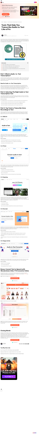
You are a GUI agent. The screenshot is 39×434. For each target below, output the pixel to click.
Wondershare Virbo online (13, 276)
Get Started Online (15, 278)
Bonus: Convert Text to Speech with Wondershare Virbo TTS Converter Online (14, 68)
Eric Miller (4, 343)
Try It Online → (5, 14)
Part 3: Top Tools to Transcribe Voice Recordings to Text (11, 67)
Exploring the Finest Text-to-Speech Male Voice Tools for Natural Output (12, 353)
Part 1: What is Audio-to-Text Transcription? (9, 64)
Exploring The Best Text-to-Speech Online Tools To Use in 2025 (11, 351)
